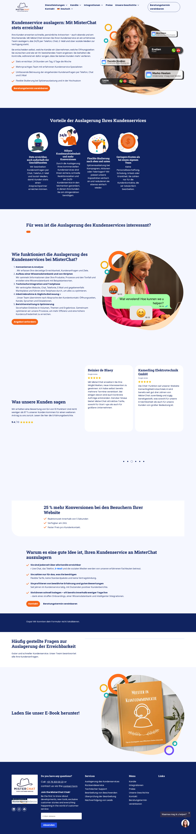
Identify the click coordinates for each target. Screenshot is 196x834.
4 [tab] (136, 462)
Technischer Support (96, 788)
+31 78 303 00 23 (55, 781)
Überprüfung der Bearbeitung (100, 796)
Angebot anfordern (25, 321)
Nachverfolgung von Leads (99, 800)
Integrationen (92, 5)
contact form (70, 786)
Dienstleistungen (55, 5)
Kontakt (50, 8)
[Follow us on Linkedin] (14, 809)
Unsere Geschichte (125, 5)
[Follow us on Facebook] (24, 809)
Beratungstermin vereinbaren (160, 7)
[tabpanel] (109, 398)
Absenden (49, 825)
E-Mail (58, 568)
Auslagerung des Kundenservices (102, 781)
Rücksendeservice (94, 785)
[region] (163, 820)
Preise (109, 5)
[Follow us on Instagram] (19, 809)
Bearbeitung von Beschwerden (101, 792)
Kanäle (74, 5)
